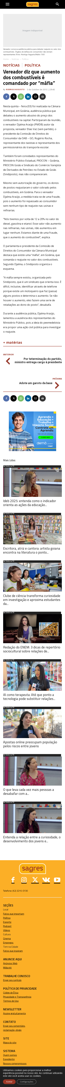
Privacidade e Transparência (17, 997)
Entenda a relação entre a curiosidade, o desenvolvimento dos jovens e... (32, 839)
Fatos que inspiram (13, 951)
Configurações (26, 1081)
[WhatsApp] (21, 96)
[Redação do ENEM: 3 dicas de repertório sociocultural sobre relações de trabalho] (32, 628)
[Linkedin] (28, 96)
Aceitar (9, 1081)
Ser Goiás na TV (8, 466)
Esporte (7, 922)
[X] (13, 96)
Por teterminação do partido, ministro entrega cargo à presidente (38, 360)
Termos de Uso (11, 1001)
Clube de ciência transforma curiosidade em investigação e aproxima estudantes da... (31, 599)
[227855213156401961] (32, 450)
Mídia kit (7, 967)
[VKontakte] (46, 880)
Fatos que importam (13, 914)
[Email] (35, 96)
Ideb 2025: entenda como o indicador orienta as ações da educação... (29, 502)
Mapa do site (9, 1042)
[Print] (42, 96)
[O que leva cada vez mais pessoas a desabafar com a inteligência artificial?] (32, 771)
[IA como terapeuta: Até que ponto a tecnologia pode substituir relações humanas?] (32, 676)
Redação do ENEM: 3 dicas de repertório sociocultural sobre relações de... (31, 649)
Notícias (15, 59)
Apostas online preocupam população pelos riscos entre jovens (30, 744)
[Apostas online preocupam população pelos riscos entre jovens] (32, 723)
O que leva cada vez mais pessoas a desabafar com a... (28, 791)
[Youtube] (57, 880)
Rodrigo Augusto (15, 89)
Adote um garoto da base (35, 383)
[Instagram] (24, 880)
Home (6, 59)
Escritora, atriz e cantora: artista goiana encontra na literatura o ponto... (31, 550)
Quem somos (10, 1055)
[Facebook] (6, 96)
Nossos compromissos (15, 1063)
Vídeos (6, 930)
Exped (6, 1059)
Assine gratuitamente (14, 1013)
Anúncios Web (10, 963)
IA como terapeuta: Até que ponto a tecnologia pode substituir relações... (29, 696)
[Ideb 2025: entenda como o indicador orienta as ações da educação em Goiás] (32, 482)
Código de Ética (10, 993)
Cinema (7, 938)
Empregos (8, 942)
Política (25, 59)
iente (12, 1059)
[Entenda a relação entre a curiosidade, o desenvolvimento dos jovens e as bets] (32, 818)
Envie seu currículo (12, 980)
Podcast (7, 926)
